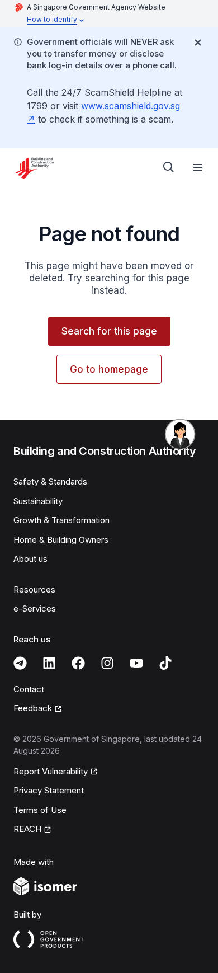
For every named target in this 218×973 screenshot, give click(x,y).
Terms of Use (40, 810)
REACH (27, 829)
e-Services (34, 608)
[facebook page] (78, 663)
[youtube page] (136, 663)
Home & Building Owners (60, 539)
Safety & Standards (50, 481)
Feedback (32, 708)
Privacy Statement (48, 790)
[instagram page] (107, 663)
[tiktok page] (165, 663)
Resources (34, 589)
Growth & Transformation (61, 520)
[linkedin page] (49, 663)
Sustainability (38, 501)
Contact (28, 689)
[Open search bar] (168, 167)
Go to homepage (109, 369)
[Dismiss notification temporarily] (197, 42)
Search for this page (109, 331)
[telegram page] (20, 663)
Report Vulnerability (50, 771)
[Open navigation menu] (197, 167)
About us (30, 558)
